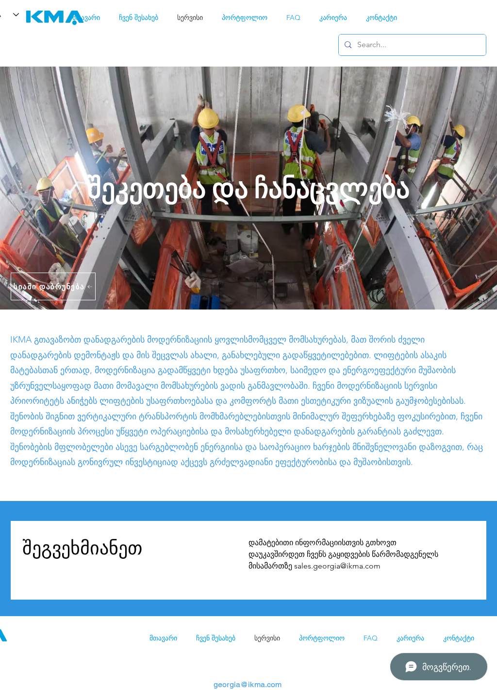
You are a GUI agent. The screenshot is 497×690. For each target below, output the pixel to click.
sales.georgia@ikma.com (337, 565)
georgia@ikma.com (248, 684)
